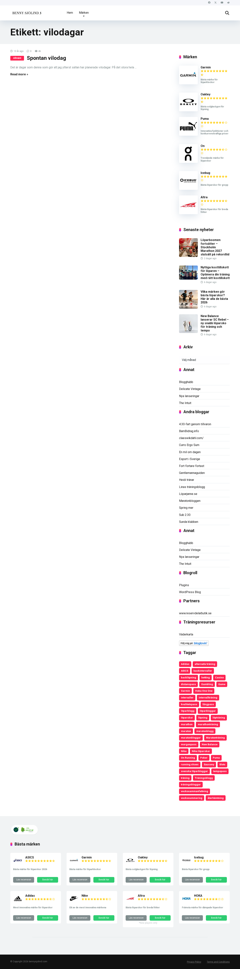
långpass (208, 704)
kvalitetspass (189, 704)
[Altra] (188, 213)
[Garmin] (188, 83)
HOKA (198, 895)
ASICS (184, 670)
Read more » (19, 74)
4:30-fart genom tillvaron (195, 424)
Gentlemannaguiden (192, 473)
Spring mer (186, 508)
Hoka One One (203, 690)
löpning (202, 717)
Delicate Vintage (190, 389)
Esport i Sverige (189, 459)
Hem (70, 12)
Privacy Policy (194, 962)
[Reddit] (228, 2)
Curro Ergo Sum (189, 445)
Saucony (209, 764)
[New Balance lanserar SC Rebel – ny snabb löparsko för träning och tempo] (188, 332)
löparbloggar (208, 710)
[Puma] (188, 134)
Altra (204, 197)
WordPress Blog (190, 592)
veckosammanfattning (194, 791)
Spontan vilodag (46, 58)
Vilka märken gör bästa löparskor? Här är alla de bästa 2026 (214, 297)
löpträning (219, 717)
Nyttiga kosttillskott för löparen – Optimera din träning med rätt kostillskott (215, 273)
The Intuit (185, 403)
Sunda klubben (188, 522)
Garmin (206, 67)
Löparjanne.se (188, 494)
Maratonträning (215, 737)
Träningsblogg (204, 777)
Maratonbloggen (189, 501)
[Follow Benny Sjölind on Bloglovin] (194, 645)
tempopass (220, 771)
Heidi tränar (186, 480)
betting (205, 677)
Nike (184, 751)
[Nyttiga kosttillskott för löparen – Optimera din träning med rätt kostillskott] (188, 278)
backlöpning (188, 677)
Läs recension (23, 879)
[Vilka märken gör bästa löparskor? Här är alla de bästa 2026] (188, 307)
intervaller (187, 697)
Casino (219, 677)
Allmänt (17, 58)
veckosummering (191, 797)
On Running (188, 757)
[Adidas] (17, 902)
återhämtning (216, 797)
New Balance (210, 744)
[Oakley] (188, 110)
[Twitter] (215, 2)
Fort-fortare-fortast (191, 466)
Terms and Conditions (218, 962)
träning (185, 777)
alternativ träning (205, 663)
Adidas (185, 663)
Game (221, 684)
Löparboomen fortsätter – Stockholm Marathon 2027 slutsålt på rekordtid (215, 247)
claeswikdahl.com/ (191, 438)
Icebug (205, 173)
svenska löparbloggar (194, 771)
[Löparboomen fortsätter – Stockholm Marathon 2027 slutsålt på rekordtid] (188, 256)
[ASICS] (17, 864)
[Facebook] (209, 2)
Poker (204, 757)
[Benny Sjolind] (26, 11)
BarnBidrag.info (189, 431)
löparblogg (187, 710)
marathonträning (208, 724)
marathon (187, 724)
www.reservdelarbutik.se (195, 613)
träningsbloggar (191, 784)
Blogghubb (186, 382)
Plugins (184, 585)
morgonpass (188, 744)
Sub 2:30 (184, 515)
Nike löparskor (201, 751)
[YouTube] (221, 2)
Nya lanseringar (189, 396)
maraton (186, 731)
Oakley (205, 94)
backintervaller (203, 670)
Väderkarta (186, 634)
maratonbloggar (191, 737)
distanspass (188, 684)
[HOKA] (186, 902)
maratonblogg (205, 731)
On (203, 146)
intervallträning (208, 697)
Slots (222, 764)
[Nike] (74, 902)
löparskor (187, 717)
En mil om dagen (190, 452)
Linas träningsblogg (192, 487)
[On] (188, 162)
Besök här (47, 879)
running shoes (190, 764)
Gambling (207, 684)
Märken (84, 12)
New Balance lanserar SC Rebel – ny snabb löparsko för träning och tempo (215, 323)
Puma (205, 118)
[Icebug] (188, 189)
